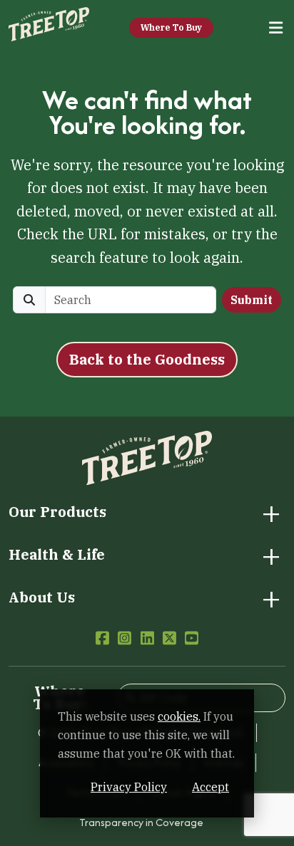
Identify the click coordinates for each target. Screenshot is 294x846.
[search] (130, 299)
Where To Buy (171, 27)
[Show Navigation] (276, 28)
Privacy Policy (129, 787)
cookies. (179, 716)
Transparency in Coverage (141, 822)
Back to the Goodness (147, 359)
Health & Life (57, 555)
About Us (42, 597)
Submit (251, 300)
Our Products (57, 512)
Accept (210, 787)
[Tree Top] (49, 26)
